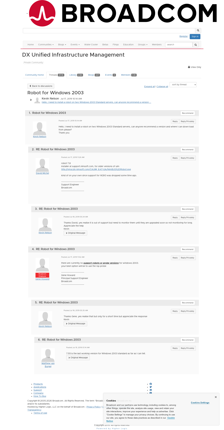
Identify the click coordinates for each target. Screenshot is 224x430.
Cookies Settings (200, 402)
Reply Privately (187, 121)
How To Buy (40, 396)
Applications (40, 387)
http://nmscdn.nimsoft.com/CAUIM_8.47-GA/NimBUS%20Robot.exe (96, 169)
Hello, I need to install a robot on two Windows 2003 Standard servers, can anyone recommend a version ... (96, 102)
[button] (198, 30)
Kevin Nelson (39, 137)
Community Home (34, 75)
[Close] (216, 397)
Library (75, 75)
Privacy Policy (94, 407)
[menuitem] (184, 36)
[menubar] (184, 36)
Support (38, 390)
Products (38, 384)
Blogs (93, 75)
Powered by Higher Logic (112, 428)
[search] (196, 44)
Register (184, 36)
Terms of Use (40, 413)
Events (110, 75)
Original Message (76, 233)
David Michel (42, 173)
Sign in (195, 37)
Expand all (149, 87)
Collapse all (162, 87)
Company (38, 393)
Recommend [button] (187, 113)
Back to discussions (42, 86)
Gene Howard (42, 279)
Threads (56, 75)
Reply (175, 121)
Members (128, 75)
